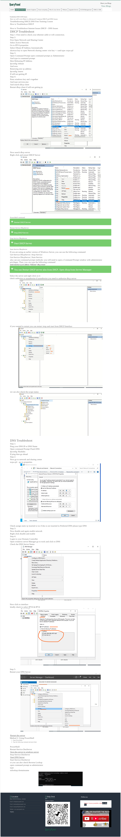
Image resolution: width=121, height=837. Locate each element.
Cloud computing (42, 9)
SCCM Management (86, 9)
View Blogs (106, 6)
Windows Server (20, 9)
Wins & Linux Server (54, 9)
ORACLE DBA (97, 9)
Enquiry (12, 811)
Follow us (84, 797)
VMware (64, 9)
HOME (12, 9)
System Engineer (31, 9)
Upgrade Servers (73, 9)
